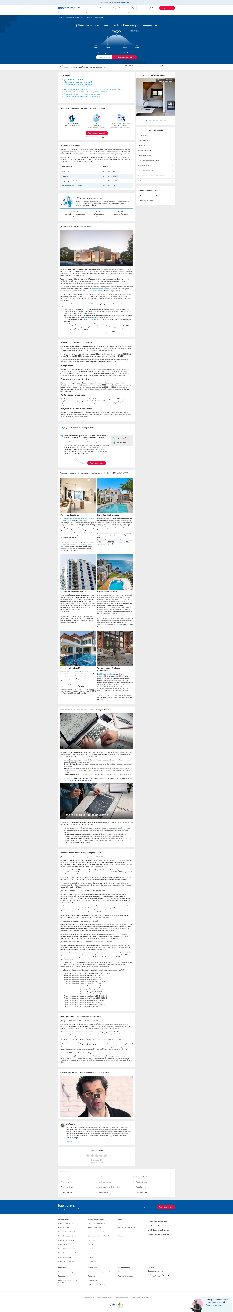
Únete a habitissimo (214, 1306)
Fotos (120, 1232)
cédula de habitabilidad (107, 674)
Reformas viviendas (156, 13)
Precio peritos (103, 1192)
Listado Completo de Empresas (158, 1230)
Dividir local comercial (145, 171)
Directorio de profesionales (87, 8)
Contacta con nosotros (155, 1271)
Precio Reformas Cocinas (66, 1249)
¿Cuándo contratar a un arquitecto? (76, 87)
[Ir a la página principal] (66, 8)
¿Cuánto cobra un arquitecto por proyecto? (78, 84)
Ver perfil (69, 1141)
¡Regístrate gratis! (125, 2)
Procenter (121, 1236)
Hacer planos (142, 145)
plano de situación (79, 332)
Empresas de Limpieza (95, 1227)
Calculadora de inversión (96, 1284)
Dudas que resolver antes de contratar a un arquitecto (82, 96)
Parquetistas (92, 1240)
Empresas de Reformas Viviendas (99, 1236)
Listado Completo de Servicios (158, 1226)
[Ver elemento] (146, 120)
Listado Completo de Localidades (159, 1234)
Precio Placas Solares (65, 1244)
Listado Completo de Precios (157, 1221)
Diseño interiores (143, 135)
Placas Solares (131, 13)
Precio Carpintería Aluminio (67, 1253)
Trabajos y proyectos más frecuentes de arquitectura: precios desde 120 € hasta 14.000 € (93, 89)
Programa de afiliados (125, 1276)
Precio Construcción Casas (67, 1236)
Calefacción (61, 13)
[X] (159, 1276)
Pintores (90, 1249)
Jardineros (91, 1244)
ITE (75, 597)
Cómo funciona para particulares (69, 1272)
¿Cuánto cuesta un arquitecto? (74, 80)
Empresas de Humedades (96, 1232)
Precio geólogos (141, 1182)
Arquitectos (92, 1261)
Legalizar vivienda (144, 140)
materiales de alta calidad (100, 289)
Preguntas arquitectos (146, 200)
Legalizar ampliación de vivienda (149, 160)
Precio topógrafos (142, 1192)
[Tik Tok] (168, 1276)
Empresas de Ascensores (96, 1223)
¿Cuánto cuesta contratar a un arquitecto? (78, 82)
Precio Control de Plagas (66, 1261)
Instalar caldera (85, 13)
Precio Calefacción (64, 1257)
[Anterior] (142, 120)
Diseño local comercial (145, 155)
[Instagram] (149, 1276)
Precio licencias (141, 1187)
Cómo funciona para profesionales (99, 1272)
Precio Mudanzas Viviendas (67, 1232)
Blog (114, 8)
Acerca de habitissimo (125, 1272)
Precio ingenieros (67, 1187)
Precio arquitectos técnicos (107, 1177)
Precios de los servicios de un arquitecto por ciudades (82, 94)
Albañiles (91, 1257)
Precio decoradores (67, 1182)
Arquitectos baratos (144, 166)
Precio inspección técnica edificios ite (111, 1187)
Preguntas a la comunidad (126, 1227)
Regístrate (61, 1276)
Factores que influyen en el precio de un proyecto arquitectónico (85, 92)
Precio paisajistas (66, 1192)
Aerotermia (107, 13)
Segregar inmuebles (144, 150)
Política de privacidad (105, 1297)
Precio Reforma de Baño (66, 1223)
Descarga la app (93, 1280)
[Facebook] (154, 1276)
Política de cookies (122, 1297)
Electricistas (92, 1253)
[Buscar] (133, 8)
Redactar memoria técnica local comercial (152, 176)
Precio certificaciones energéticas (147, 1177)
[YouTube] (163, 1276)
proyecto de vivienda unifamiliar (118, 540)
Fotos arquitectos (161, 196)
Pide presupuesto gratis (124, 57)
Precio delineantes (105, 1182)
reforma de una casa (89, 320)
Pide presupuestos (167, 8)
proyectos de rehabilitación (89, 1056)
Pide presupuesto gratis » (165, 81)
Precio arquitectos (67, 1177)
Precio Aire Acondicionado (67, 1240)
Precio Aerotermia (64, 1227)
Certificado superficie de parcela (149, 181)
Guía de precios (105, 8)
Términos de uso (89, 1297)
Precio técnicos (88, 17)
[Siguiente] (169, 120)
